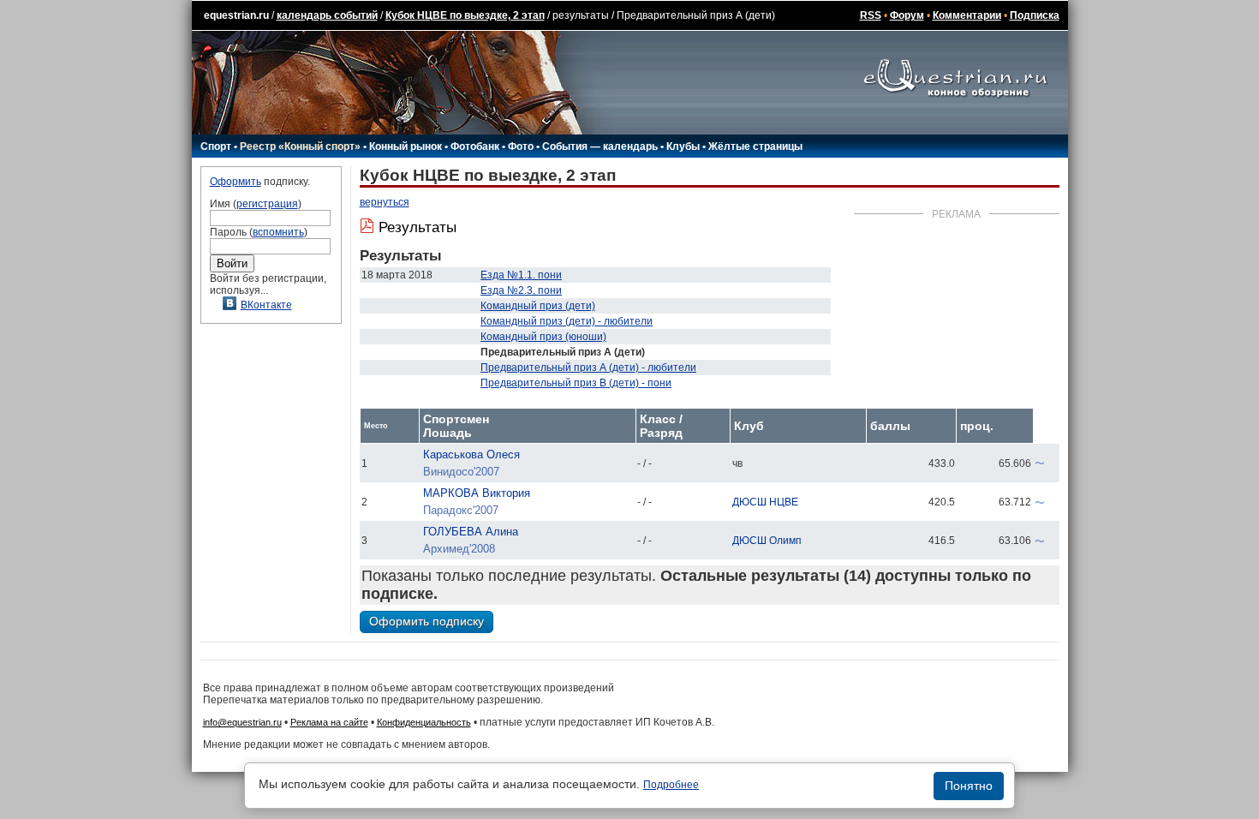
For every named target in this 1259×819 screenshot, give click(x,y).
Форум (907, 15)
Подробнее (671, 785)
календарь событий (327, 15)
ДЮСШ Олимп (767, 541)
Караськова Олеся (471, 454)
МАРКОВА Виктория (476, 493)
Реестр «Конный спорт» (300, 146)
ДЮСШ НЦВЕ (765, 502)
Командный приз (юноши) (543, 337)
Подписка (1034, 15)
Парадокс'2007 (460, 510)
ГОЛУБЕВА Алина (470, 531)
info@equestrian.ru (242, 722)
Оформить (235, 182)
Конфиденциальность (424, 722)
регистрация (267, 204)
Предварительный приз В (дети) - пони (575, 383)
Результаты (417, 227)
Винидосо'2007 (461, 471)
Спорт (215, 146)
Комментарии (967, 15)
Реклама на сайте (329, 722)
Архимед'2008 (459, 548)
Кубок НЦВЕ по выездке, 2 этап (465, 15)
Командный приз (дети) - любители (566, 321)
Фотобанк (474, 146)
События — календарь (600, 146)
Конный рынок (405, 146)
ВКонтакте (266, 305)
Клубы (683, 146)
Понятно (969, 785)
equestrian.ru (236, 15)
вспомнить (278, 232)
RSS (870, 15)
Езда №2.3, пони (521, 290)
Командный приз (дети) (537, 306)
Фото (521, 146)
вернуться (384, 202)
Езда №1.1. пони (521, 275)
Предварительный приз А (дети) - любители (588, 368)
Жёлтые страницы (755, 146)
